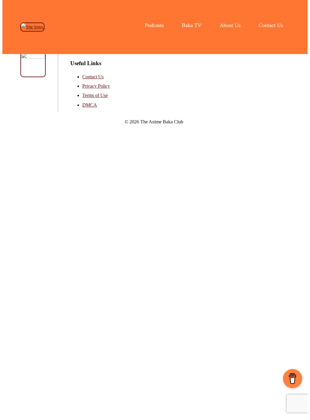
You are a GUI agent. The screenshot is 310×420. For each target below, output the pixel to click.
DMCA (89, 104)
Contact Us (93, 76)
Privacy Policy (96, 86)
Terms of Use (95, 95)
